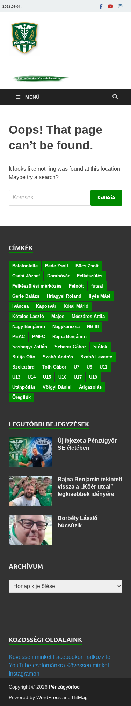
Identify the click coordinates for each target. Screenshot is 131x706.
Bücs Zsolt (87, 265)
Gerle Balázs (25, 296)
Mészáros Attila (88, 316)
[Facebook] (101, 6)
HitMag (80, 697)
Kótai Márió (76, 306)
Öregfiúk (21, 397)
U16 (62, 377)
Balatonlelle (25, 265)
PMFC (38, 336)
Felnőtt (76, 286)
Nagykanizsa (66, 326)
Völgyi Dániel (57, 387)
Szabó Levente (96, 356)
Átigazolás (90, 387)
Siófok (100, 346)
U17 (78, 377)
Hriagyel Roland (64, 296)
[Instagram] (120, 6)
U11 (103, 367)
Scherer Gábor (70, 346)
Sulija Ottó (23, 356)
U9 (89, 367)
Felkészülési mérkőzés (36, 286)
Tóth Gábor (54, 367)
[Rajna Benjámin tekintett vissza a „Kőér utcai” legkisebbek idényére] (30, 480)
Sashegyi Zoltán (29, 346)
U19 (93, 377)
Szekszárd (23, 367)
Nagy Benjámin (28, 326)
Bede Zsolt (56, 265)
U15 (47, 377)
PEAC (18, 336)
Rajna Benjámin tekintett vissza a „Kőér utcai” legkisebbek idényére (90, 486)
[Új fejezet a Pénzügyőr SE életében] (30, 441)
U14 (32, 377)
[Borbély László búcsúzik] (30, 519)
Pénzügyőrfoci (64, 687)
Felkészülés (89, 275)
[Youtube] (110, 6)
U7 (76, 367)
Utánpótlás (23, 387)
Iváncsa (20, 306)
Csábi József (26, 275)
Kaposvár (46, 306)
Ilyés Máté (99, 296)
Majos (57, 316)
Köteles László (28, 316)
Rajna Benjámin (69, 336)
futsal (97, 286)
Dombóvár (58, 275)
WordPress (48, 697)
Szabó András (58, 356)
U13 (16, 377)
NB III (93, 326)
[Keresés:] (65, 198)
